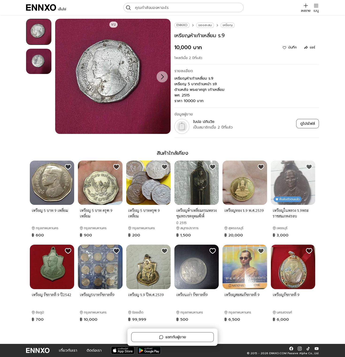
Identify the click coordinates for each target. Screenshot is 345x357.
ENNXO (182, 25)
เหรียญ (228, 25)
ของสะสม (205, 25)
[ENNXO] (41, 7)
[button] (291, 348)
